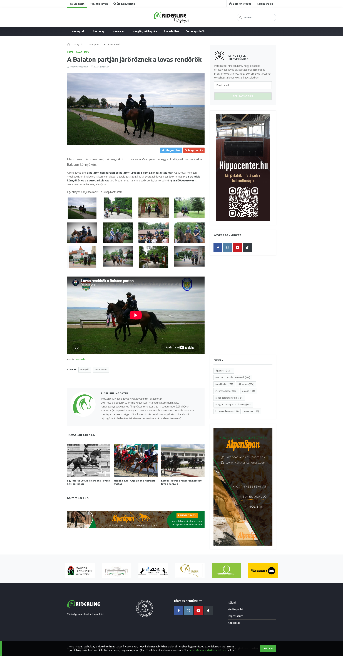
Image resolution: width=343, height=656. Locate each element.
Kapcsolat (234, 622)
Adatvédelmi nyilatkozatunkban (208, 650)
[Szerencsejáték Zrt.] (226, 570)
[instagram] (227, 247)
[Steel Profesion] (153, 570)
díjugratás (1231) (223, 370)
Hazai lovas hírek (78, 52)
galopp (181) (248, 391)
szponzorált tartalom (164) (229, 398)
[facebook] (217, 247)
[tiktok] (247, 247)
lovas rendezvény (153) (227, 411)
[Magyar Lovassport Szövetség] (80, 570)
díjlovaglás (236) (246, 384)
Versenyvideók (195, 31)
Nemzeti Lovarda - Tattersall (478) (232, 377)
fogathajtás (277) (224, 384)
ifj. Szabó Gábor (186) (226, 391)
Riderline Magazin (79, 66)
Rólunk (232, 602)
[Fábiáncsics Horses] (190, 570)
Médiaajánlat (235, 609)
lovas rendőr (101, 369)
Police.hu (81, 359)
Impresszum (235, 615)
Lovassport (77, 31)
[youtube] (237, 247)
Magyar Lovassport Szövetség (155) (233, 404)
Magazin (78, 44)
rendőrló (84, 369)
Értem (268, 648)
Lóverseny (97, 31)
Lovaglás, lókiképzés (144, 31)
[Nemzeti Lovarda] (116, 570)
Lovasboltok (171, 31)
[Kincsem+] (263, 570)
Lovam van (117, 31)
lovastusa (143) (251, 411)
